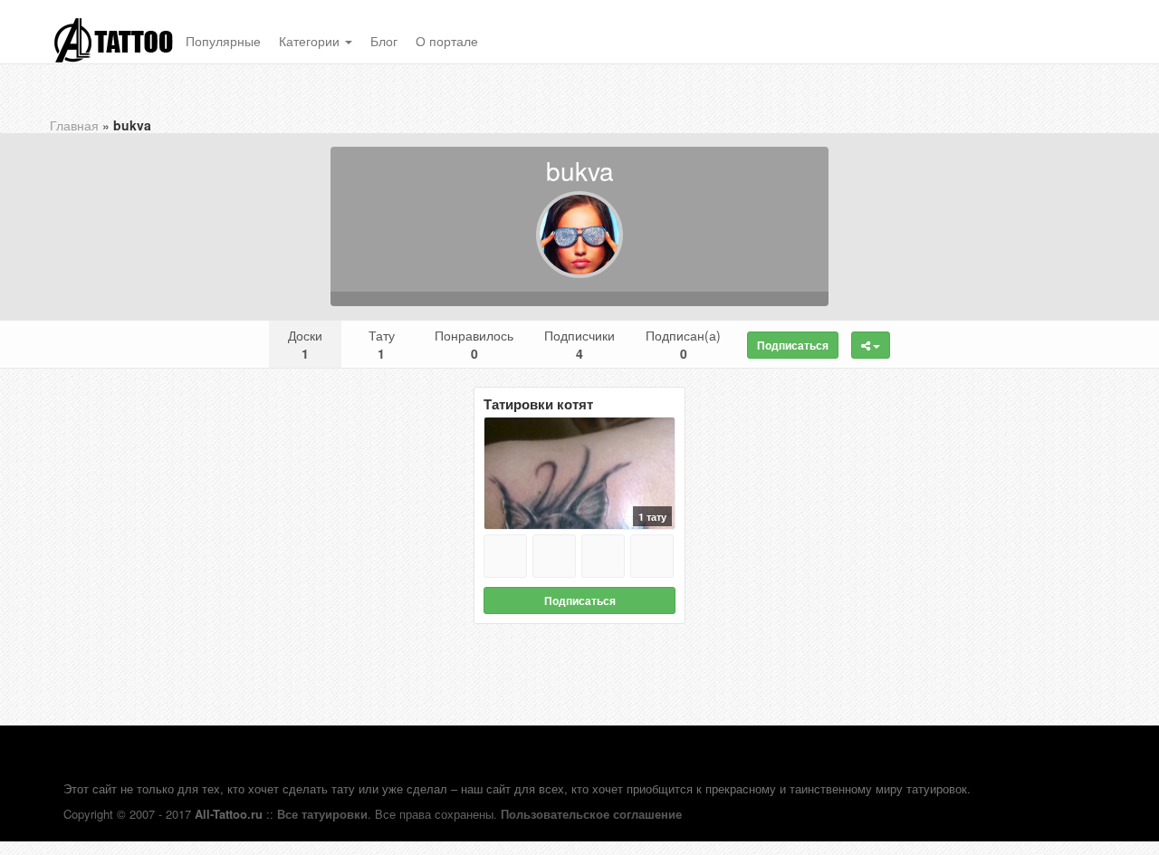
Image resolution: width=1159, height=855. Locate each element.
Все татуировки (322, 813)
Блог (384, 41)
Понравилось (474, 344)
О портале (447, 41)
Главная (74, 125)
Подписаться (793, 345)
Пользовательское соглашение (591, 813)
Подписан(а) (683, 344)
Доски (305, 344)
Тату (382, 344)
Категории (311, 41)
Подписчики (579, 344)
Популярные (223, 41)
